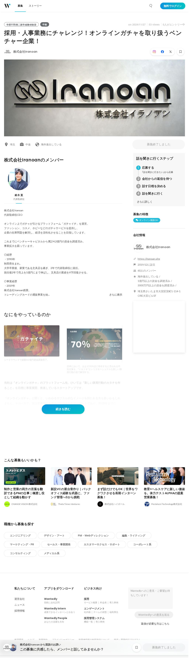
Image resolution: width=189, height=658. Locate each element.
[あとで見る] (180, 51)
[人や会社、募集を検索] (151, 6)
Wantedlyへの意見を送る (153, 615)
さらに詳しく (144, 202)
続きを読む (63, 409)
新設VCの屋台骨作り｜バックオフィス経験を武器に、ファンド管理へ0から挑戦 (71, 493)
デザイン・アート (54, 535)
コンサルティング (20, 553)
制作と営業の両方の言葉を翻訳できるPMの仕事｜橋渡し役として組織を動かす (24, 493)
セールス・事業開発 (59, 544)
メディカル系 (51, 553)
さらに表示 (115, 294)
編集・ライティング (133, 535)
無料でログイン (173, 6)
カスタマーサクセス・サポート (102, 544)
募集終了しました (159, 144)
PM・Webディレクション (93, 535)
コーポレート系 (142, 544)
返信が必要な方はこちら (155, 623)
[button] (24, 588)
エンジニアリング (20, 535)
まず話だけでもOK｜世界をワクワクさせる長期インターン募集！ (117, 493)
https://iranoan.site (149, 258)
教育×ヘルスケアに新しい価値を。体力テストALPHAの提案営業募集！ (164, 493)
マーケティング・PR (22, 544)
